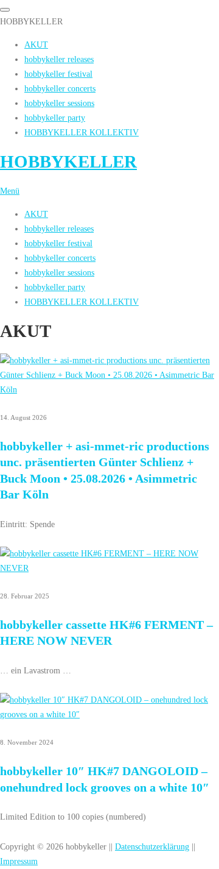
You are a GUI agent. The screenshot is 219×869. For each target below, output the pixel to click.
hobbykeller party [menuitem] (54, 117)
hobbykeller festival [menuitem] (58, 74)
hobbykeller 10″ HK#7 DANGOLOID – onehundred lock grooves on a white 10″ (104, 778)
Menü (9, 191)
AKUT (36, 214)
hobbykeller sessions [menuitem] (59, 103)
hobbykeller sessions (59, 272)
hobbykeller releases (59, 228)
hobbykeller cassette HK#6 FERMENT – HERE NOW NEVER (106, 632)
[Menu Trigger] (5, 10)
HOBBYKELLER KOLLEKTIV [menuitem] (81, 132)
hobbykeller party (54, 287)
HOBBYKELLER (68, 161)
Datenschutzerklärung (152, 846)
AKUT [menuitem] (36, 44)
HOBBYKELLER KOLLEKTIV (81, 302)
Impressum (19, 861)
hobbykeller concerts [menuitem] (60, 88)
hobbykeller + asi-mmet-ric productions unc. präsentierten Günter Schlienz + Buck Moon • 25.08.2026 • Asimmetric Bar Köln (104, 470)
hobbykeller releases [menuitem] (59, 59)
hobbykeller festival (58, 243)
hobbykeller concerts (60, 258)
